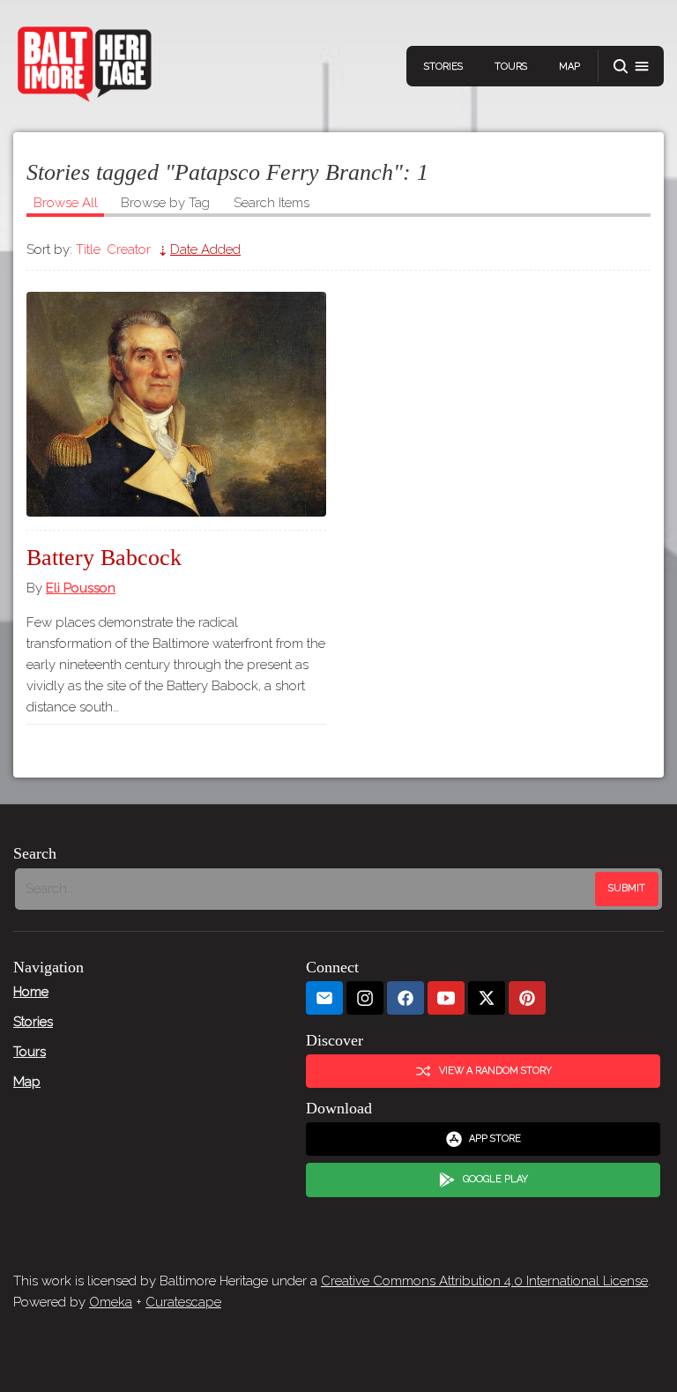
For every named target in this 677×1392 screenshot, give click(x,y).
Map (569, 66)
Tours (511, 66)
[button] (631, 66)
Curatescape (183, 1302)
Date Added (205, 249)
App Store (495, 1138)
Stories (443, 66)
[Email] (324, 998)
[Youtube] (446, 998)
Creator (129, 249)
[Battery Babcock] (176, 404)
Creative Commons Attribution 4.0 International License (484, 1281)
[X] (486, 998)
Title (88, 249)
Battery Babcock (104, 557)
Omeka (110, 1302)
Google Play (495, 1179)
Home (30, 992)
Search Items (271, 203)
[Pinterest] (527, 998)
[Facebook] (405, 998)
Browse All (65, 203)
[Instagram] (364, 998)
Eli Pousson (80, 588)
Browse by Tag (165, 203)
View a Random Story (495, 1070)
